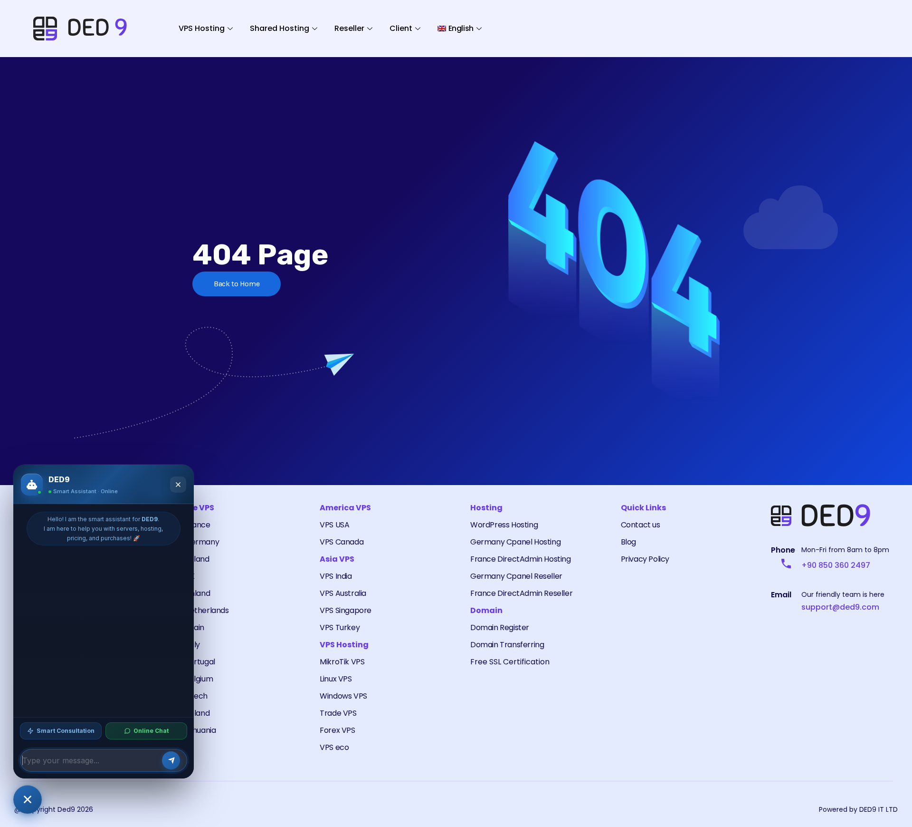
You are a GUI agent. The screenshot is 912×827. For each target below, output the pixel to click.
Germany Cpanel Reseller (516, 576)
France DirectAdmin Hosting (520, 559)
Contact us (640, 524)
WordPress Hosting (504, 524)
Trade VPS (338, 713)
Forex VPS (337, 730)
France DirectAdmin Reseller (521, 593)
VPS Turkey (340, 627)
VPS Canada (341, 541)
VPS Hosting (202, 28)
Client (401, 28)
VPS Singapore (345, 610)
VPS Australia (343, 593)
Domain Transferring (507, 644)
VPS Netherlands (199, 610)
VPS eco (334, 747)
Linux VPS (336, 678)
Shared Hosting (279, 28)
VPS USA (334, 524)
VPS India (336, 576)
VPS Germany (194, 541)
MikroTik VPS (342, 661)
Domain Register (499, 627)
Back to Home (236, 283)
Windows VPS (343, 696)
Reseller (349, 28)
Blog (628, 541)
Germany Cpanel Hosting (515, 541)
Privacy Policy (645, 559)
